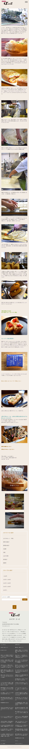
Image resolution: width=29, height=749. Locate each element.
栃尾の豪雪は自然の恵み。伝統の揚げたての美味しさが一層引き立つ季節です (21, 730)
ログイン (16, 740)
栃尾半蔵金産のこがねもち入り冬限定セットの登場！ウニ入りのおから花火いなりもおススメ (7, 688)
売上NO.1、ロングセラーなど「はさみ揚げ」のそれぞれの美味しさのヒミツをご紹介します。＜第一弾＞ (21, 666)
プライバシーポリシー (19, 743)
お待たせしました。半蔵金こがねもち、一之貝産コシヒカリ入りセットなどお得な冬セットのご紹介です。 (7, 666)
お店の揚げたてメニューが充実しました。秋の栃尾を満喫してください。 (21, 726)
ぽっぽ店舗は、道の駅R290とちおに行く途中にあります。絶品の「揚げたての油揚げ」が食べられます (7, 735)
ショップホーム (3, 644)
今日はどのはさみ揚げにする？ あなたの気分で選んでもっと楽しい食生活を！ (7, 708)
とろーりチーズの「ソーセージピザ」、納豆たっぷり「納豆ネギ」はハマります (21, 688)
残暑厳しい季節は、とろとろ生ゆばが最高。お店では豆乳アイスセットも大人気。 (21, 651)
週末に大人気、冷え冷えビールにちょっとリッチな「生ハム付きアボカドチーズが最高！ (7, 676)
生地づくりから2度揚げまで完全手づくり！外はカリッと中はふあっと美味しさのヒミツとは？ (7, 656)
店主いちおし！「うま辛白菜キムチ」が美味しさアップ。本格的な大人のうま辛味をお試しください (21, 656)
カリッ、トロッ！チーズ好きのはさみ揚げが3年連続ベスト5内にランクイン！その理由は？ (21, 661)
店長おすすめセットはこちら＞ (8, 449)
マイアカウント (3, 740)
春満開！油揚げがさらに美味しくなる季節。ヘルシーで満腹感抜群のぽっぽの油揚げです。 (7, 671)
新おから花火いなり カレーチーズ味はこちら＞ (11, 381)
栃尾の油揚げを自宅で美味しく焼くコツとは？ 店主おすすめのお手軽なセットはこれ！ (7, 698)
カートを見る (3, 743)
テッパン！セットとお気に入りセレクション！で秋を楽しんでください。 (7, 717)
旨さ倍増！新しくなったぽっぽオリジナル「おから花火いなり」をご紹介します (21, 698)
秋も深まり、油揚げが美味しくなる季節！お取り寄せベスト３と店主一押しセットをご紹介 (7, 661)
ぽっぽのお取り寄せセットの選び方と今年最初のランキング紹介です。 (7, 730)
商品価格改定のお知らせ (5, 702)
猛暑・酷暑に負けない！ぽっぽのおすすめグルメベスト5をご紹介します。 (21, 735)
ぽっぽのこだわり (4, 650)
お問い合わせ (17, 644)
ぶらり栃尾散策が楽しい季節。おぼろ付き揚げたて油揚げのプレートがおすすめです (21, 703)
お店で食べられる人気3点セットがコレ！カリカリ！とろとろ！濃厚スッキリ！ (21, 683)
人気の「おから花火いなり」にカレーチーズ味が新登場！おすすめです (21, 722)
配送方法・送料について (19, 647)
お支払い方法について (4, 647)
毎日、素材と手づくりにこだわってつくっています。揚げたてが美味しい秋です (21, 712)
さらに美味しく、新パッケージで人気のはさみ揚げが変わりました (7, 693)
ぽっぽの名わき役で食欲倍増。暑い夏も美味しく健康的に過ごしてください (7, 726)
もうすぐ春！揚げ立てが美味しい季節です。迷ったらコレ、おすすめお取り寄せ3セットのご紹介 (7, 683)
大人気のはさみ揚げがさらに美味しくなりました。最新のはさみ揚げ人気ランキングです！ (21, 693)
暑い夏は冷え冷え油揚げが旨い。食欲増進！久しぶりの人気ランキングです (21, 708)
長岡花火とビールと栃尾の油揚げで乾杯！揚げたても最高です (21, 676)
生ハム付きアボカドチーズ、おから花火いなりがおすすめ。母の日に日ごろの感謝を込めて (21, 671)
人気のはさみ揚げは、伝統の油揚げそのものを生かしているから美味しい (7, 722)
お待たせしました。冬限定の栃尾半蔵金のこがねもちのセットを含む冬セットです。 (21, 717)
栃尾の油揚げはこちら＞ (6, 446)
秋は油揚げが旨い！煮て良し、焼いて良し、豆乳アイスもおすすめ (21, 679)
